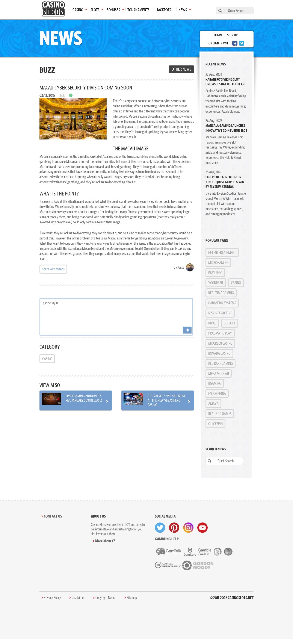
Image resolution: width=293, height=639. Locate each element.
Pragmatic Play (220, 333)
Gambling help (167, 539)
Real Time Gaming (221, 293)
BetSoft (230, 323)
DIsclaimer (78, 597)
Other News (181, 69)
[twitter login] (241, 43)
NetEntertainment (222, 252)
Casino (47, 358)
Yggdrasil (215, 282)
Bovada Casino (219, 353)
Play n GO (215, 272)
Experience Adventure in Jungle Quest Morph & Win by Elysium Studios (224, 182)
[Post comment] (187, 330)
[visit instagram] (188, 527)
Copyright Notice (105, 597)
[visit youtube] (202, 527)
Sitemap (132, 597)
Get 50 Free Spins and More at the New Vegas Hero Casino (167, 400)
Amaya (213, 403)
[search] (219, 10)
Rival (212, 323)
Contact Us (53, 516)
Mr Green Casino (220, 343)
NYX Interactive (220, 313)
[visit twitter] (160, 527)
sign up (232, 35)
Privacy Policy (52, 597)
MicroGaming (218, 262)
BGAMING (214, 383)
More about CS (105, 541)
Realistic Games (219, 413)
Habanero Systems (222, 303)
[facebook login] (234, 43)
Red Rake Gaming (220, 363)
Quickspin (215, 423)
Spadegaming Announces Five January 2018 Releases (84, 398)
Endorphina (217, 393)
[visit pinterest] (174, 527)
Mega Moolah (218, 373)
